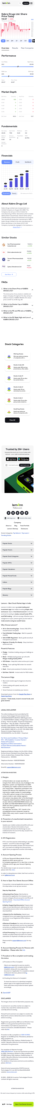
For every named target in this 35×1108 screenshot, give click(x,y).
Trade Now (26, 3)
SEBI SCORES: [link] (25, 1035)
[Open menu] (31, 3)
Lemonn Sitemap (12, 529)
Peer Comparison (28, 48)
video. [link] (13, 870)
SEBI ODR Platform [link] (7, 1051)
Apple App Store (6, 696)
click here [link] (8, 1063)
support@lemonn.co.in (14, 767)
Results (15, 48)
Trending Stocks (6, 535)
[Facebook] (17, 513)
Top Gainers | (17, 533)
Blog (15, 525)
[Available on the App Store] (11, 459)
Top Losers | (25, 533)
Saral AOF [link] (6, 993)
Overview (5, 48)
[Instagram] (13, 513)
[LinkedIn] (26, 513)
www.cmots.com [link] (12, 1072)
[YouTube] (22, 513)
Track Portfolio (24, 525)
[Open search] (20, 3)
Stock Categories (14, 344)
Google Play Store (24, 694)
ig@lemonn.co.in (10, 875)
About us (8, 525)
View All (12, 420)
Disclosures (24, 529)
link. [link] (24, 950)
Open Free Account (24, 465)
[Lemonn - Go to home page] (6, 3)
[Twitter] (8, 513)
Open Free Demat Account (23, 1104)
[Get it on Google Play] (23, 459)
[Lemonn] (17, 504)
